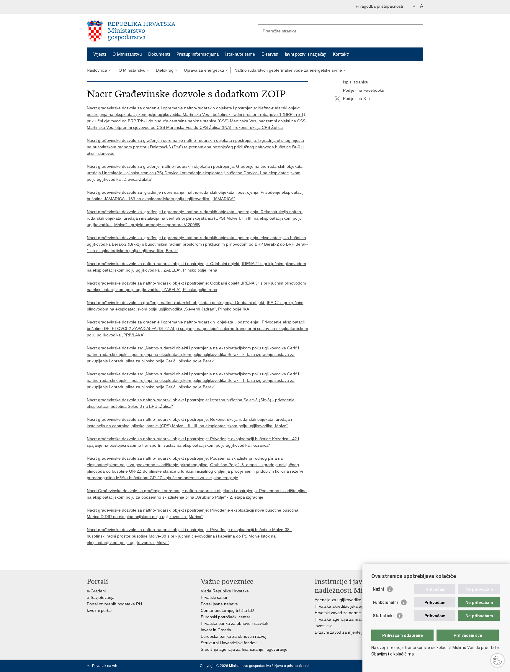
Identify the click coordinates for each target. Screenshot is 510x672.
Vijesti (99, 54)
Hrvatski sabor (214, 597)
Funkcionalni (385, 602)
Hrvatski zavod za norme (338, 612)
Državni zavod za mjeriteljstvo (342, 632)
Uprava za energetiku (204, 70)
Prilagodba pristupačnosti (379, 6)
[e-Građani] (112, 7)
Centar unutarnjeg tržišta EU (227, 610)
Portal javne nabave (219, 604)
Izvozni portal (99, 610)
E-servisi (269, 54)
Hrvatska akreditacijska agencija (345, 606)
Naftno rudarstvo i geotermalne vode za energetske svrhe (288, 70)
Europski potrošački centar (225, 617)
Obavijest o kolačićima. (393, 654)
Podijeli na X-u (356, 98)
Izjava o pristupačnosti (291, 666)
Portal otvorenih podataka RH (114, 604)
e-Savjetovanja (101, 597)
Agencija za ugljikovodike (338, 599)
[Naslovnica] (171, 31)
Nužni (378, 589)
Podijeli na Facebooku (363, 90)
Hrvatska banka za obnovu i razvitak (234, 623)
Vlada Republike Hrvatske (225, 591)
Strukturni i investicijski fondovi (229, 642)
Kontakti (341, 54)
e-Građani (96, 591)
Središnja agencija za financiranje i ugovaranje (244, 649)
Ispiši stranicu (355, 82)
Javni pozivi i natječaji (305, 54)
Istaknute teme (240, 54)
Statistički (383, 615)
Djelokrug (165, 70)
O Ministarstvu (127, 54)
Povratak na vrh (104, 666)
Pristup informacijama (197, 54)
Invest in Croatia (216, 629)
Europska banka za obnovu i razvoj (233, 636)
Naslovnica (97, 70)
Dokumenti (159, 54)
